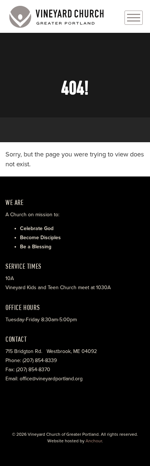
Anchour (94, 440)
